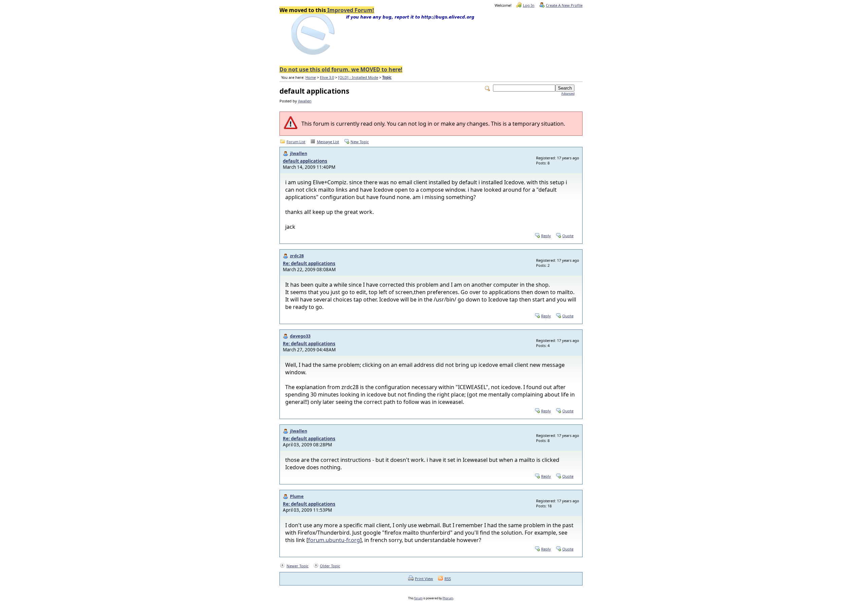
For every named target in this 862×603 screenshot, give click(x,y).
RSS (447, 578)
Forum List (296, 141)
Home (310, 77)
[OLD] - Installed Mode (358, 77)
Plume (297, 496)
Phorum (447, 598)
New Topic (360, 141)
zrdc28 (297, 256)
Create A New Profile (564, 5)
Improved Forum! (350, 10)
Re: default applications (309, 263)
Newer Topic (297, 565)
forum (418, 598)
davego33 (300, 336)
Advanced (567, 94)
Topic (387, 77)
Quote (567, 235)
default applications (305, 161)
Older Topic (330, 565)
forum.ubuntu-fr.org (334, 540)
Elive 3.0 (327, 77)
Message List (328, 141)
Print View (424, 578)
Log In (528, 5)
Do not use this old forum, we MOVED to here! (340, 69)
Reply (546, 235)
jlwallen (304, 100)
